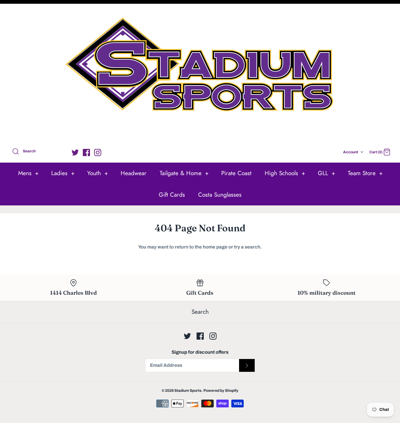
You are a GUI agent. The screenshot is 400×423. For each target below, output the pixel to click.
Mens (28, 173)
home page (215, 246)
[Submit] (247, 365)
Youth (97, 173)
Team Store (365, 173)
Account (350, 152)
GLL (326, 173)
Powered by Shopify (220, 390)
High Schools (285, 173)
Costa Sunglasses (220, 194)
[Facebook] (86, 152)
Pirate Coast (236, 173)
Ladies (63, 173)
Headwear (134, 173)
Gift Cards (172, 194)
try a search (247, 246)
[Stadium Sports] (200, 74)
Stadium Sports (188, 390)
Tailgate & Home (184, 173)
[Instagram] (97, 152)
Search (200, 311)
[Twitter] (75, 152)
